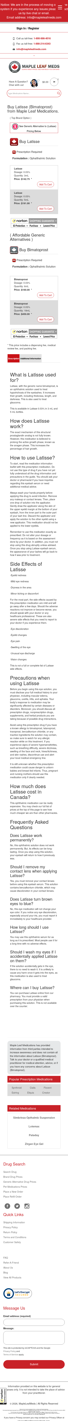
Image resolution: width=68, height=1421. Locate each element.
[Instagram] (27, 1206)
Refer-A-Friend (11, 1262)
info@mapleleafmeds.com (31, 49)
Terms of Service (10, 1354)
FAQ (5, 1257)
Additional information (30, 358)
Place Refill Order (12, 1196)
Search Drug (10, 1171)
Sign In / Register (28, 28)
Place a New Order (13, 1191)
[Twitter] (17, 1206)
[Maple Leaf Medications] (34, 67)
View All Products (12, 1277)
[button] (3, 1396)
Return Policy (10, 1232)
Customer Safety (12, 1242)
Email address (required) (17, 1316)
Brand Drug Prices (12, 1176)
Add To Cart (45, 184)
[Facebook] (7, 1206)
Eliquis (30, 1092)
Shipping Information (14, 1222)
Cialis (32, 1087)
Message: (8, 1328)
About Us (8, 1267)
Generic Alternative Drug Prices (19, 1181)
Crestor (46, 1092)
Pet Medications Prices (15, 1186)
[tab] (13, 358)
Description (13, 358)
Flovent (47, 1087)
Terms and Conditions (14, 1237)
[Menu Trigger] (60, 7)
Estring (15, 1092)
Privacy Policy (10, 1227)
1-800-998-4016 (42, 38)
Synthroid (17, 1087)
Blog (5, 1272)
